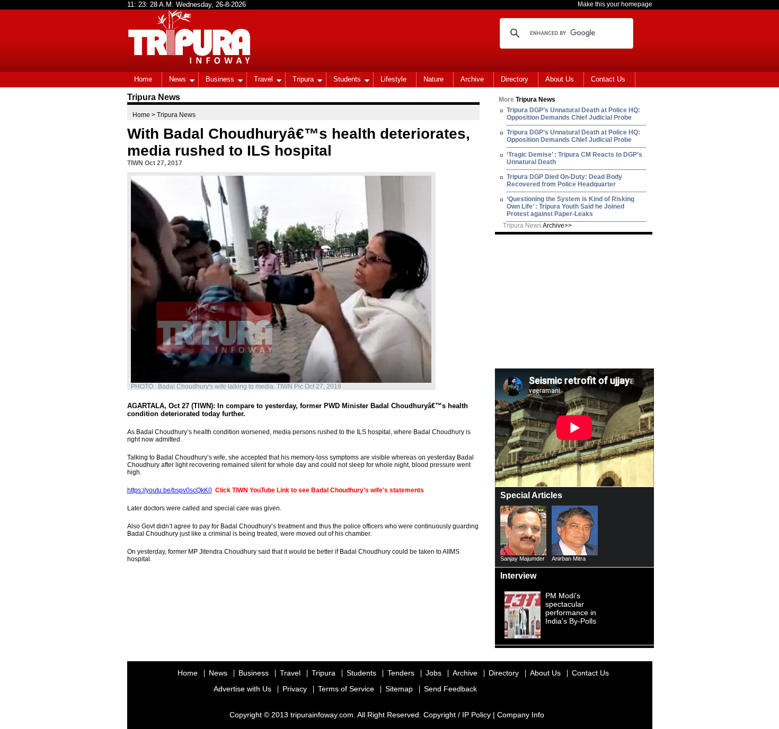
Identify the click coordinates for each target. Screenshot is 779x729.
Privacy (294, 689)
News (177, 79)
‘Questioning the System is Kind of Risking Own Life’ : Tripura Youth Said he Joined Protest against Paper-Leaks (570, 206)
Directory (514, 79)
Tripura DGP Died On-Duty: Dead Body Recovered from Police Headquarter (564, 180)
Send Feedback (450, 689)
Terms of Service (346, 689)
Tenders (400, 673)
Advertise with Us (242, 689)
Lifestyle (393, 79)
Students (347, 79)
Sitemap (399, 689)
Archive (472, 79)
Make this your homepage (615, 4)
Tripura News (537, 225)
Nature (433, 79)
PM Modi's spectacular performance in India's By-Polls (570, 608)
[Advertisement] (574, 301)
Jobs (433, 673)
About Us (559, 79)
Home (143, 79)
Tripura (303, 79)
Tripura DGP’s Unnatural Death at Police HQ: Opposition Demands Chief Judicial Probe (573, 113)
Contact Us (608, 79)
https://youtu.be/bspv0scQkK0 (169, 490)
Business (220, 79)
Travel (263, 79)
